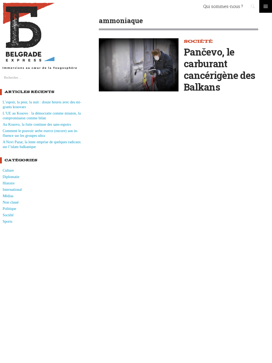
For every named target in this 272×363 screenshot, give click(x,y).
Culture (8, 170)
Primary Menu (265, 6)
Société (8, 215)
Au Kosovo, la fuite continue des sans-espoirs (37, 124)
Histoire (9, 183)
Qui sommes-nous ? (223, 6)
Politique (9, 209)
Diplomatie (11, 177)
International (12, 190)
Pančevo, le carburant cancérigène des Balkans (219, 69)
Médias (8, 196)
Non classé (11, 202)
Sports (7, 221)
